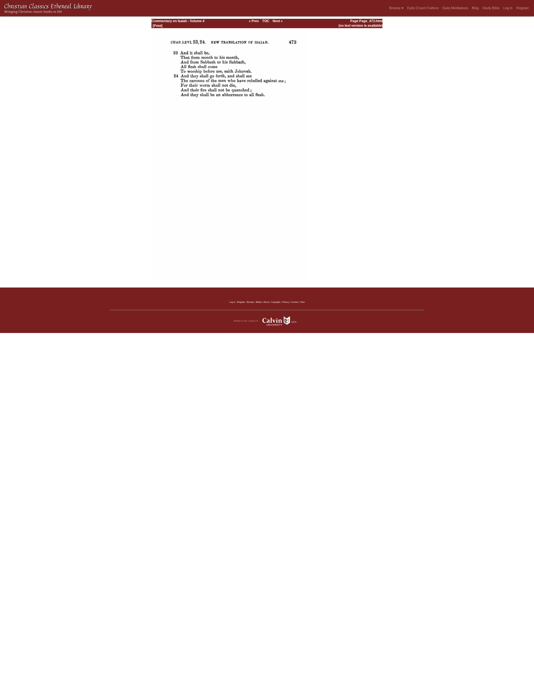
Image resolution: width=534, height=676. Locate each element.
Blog (475, 8)
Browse (395, 8)
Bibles (259, 302)
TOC (265, 21)
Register (522, 8)
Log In (508, 8)
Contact (294, 302)
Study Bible (491, 8)
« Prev (254, 21)
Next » (278, 21)
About (266, 302)
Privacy (285, 302)
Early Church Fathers (423, 8)
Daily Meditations (455, 8)
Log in (232, 302)
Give (302, 302)
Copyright (275, 302)
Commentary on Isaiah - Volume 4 (177, 21)
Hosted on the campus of (246, 321)
